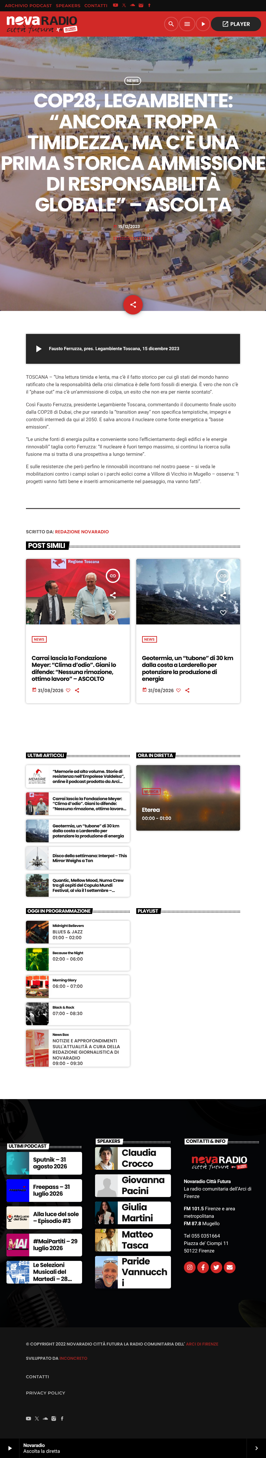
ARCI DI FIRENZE (202, 1344)
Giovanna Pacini (143, 1185)
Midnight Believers (68, 926)
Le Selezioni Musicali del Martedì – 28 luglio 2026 (50, 1275)
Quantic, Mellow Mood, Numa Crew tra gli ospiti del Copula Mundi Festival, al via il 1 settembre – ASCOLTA (88, 888)
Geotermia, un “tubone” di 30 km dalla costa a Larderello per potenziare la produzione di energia (187, 668)
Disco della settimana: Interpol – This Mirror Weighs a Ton (90, 858)
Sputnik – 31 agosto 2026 (50, 1163)
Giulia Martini (137, 1213)
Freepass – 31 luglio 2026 (51, 1190)
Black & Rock (63, 1007)
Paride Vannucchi (144, 1272)
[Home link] (42, 24)
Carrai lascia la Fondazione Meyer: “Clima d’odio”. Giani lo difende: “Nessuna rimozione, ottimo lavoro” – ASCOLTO (74, 668)
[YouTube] (115, 6)
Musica (151, 791)
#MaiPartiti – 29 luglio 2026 (55, 1245)
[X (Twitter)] (124, 6)
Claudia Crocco (139, 1158)
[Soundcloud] (132, 6)
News (133, 81)
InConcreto (73, 1358)
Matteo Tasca (137, 1240)
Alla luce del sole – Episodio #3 (56, 1218)
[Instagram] (141, 6)
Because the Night (68, 953)
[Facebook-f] (203, 1267)
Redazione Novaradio (82, 531)
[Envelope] (230, 1267)
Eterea (151, 810)
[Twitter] (216, 1267)
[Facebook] (149, 6)
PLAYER (236, 24)
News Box (61, 1035)
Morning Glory (65, 980)
